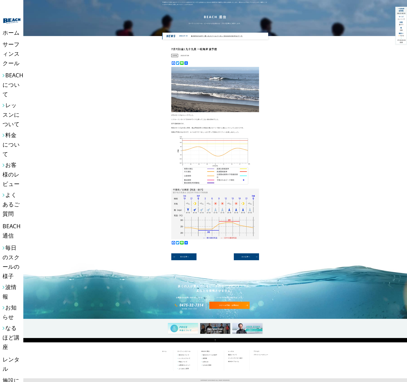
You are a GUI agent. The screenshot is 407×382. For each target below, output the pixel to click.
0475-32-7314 (192, 305)
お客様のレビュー (11, 174)
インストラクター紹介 (235, 358)
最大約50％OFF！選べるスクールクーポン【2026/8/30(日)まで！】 (217, 36)
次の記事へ (246, 257)
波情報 (9, 291)
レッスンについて (11, 114)
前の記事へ (184, 257)
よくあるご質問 (11, 204)
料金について (11, 144)
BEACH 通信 (12, 230)
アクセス (256, 351)
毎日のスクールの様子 (11, 262)
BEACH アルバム (233, 361)
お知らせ (10, 312)
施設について (232, 355)
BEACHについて (12, 84)
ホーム (11, 32)
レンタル (11, 364)
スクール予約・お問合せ (229, 305)
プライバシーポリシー (261, 355)
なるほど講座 (11, 337)
